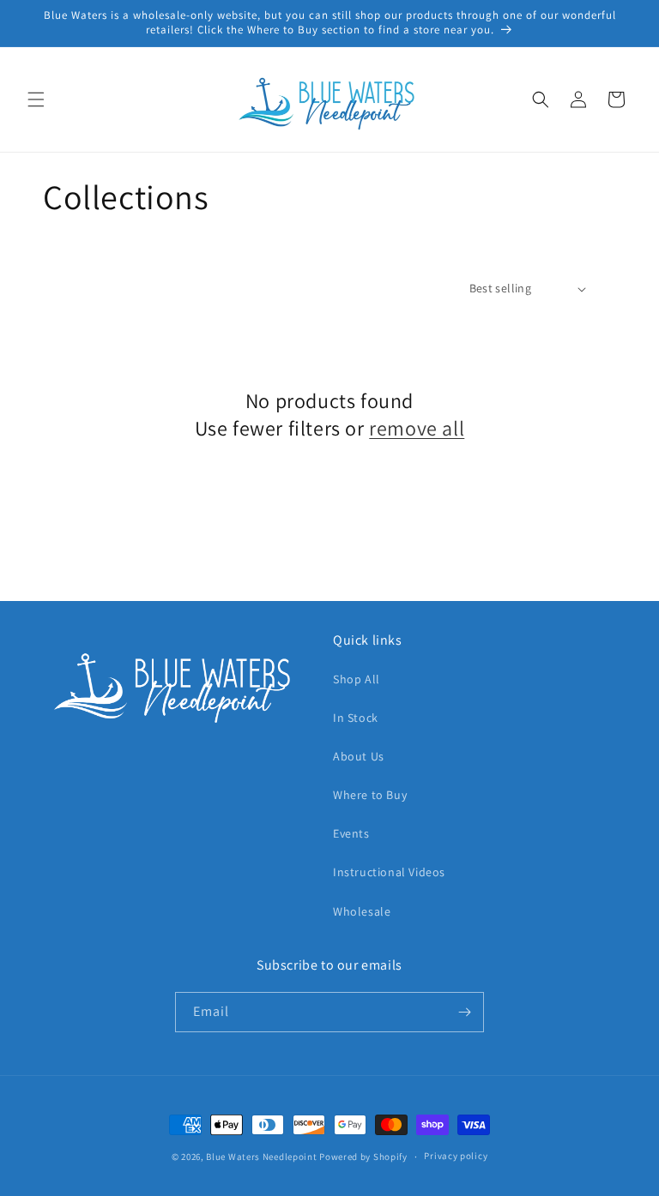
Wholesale (361, 911)
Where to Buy (370, 794)
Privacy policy (455, 1156)
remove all (416, 428)
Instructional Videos (389, 872)
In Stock (355, 717)
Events (351, 833)
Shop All (356, 679)
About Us (358, 756)
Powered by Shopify (363, 1157)
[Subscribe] (464, 1012)
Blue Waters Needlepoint (261, 1157)
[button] (36, 99)
